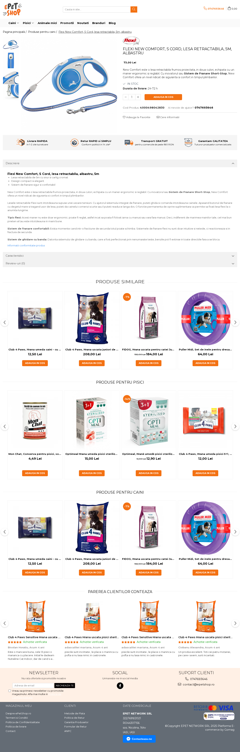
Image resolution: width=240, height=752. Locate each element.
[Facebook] (120, 685)
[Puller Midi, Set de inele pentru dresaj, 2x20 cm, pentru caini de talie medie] (205, 318)
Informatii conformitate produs (26, 245)
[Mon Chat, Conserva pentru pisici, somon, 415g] (35, 420)
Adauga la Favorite (137, 117)
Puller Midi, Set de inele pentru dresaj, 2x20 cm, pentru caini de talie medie (206, 349)
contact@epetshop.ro (198, 684)
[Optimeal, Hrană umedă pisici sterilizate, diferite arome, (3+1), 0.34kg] (148, 420)
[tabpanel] (69, 85)
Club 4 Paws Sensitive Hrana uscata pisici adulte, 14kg (45, 637)
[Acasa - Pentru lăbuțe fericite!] (21, 9)
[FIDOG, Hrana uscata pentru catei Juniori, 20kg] (148, 318)
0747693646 (198, 679)
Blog (112, 23)
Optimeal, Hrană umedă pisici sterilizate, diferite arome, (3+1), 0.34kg (149, 453)
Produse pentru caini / (43, 32)
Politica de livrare (16, 726)
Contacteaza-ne (142, 738)
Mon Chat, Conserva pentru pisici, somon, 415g (35, 453)
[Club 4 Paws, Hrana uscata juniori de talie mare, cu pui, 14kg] (91, 318)
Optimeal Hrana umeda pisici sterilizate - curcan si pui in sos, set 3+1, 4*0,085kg (92, 453)
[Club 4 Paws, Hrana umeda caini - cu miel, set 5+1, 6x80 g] (35, 318)
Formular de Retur (75, 726)
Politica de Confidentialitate (23, 722)
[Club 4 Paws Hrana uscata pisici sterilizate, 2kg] (91, 617)
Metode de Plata (74, 713)
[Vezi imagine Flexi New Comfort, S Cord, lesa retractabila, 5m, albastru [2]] (11, 76)
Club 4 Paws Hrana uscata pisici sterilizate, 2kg (97, 637)
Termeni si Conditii (17, 717)
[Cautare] (133, 9)
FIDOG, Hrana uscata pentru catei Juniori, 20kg (149, 349)
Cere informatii (169, 117)
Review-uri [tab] (15, 263)
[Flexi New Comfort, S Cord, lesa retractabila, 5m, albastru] (69, 85)
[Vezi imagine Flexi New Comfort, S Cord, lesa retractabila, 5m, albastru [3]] (11, 92)
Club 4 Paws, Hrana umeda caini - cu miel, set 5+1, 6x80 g (35, 349)
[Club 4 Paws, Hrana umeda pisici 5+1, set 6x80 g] (205, 420)
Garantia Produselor (76, 722)
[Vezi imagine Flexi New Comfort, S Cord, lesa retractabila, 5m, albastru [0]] (11, 44)
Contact (11, 731)
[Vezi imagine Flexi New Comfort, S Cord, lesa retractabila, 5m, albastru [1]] (11, 60)
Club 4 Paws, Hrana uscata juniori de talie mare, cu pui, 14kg (92, 349)
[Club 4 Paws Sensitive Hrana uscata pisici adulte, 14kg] (35, 617)
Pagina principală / (15, 32)
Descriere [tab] (13, 163)
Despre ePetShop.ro (18, 713)
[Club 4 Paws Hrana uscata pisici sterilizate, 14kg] (205, 617)
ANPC (67, 731)
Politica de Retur (74, 717)
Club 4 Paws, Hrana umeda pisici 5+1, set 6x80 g (206, 453)
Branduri (98, 23)
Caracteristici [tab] (15, 255)
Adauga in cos (163, 97)
